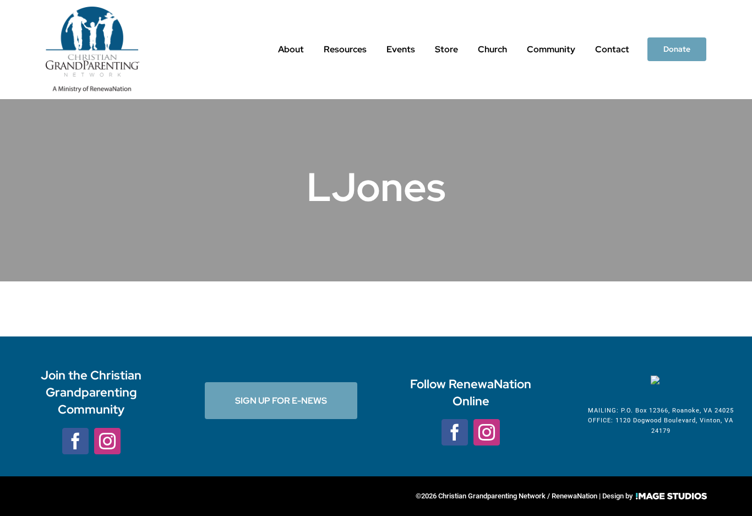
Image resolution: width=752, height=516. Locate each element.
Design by (617, 496)
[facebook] (75, 441)
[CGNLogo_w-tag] (92, 12)
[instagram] (107, 441)
